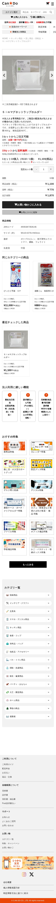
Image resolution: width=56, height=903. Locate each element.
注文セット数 (27, 169)
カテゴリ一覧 (8, 839)
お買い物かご (8, 848)
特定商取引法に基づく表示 (15, 893)
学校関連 (42, 32)
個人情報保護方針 (11, 888)
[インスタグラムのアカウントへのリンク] (24, 874)
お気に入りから (20, 17)
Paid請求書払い (9, 803)
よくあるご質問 (9, 821)
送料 (10, 22)
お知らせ (6, 817)
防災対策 (42, 27)
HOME (5, 38)
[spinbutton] (43, 169)
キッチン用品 (17, 38)
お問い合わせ (8, 826)
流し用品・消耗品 (33, 38)
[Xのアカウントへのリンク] (31, 874)
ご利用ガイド (8, 764)
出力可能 (44, 22)
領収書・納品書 (9, 799)
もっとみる (28, 564)
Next (52, 75)
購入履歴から (39, 17)
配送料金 (6, 769)
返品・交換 (7, 777)
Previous (4, 75)
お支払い (6, 773)
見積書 (5, 791)
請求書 (5, 795)
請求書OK (26, 22)
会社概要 (7, 882)
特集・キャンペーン (10, 843)
